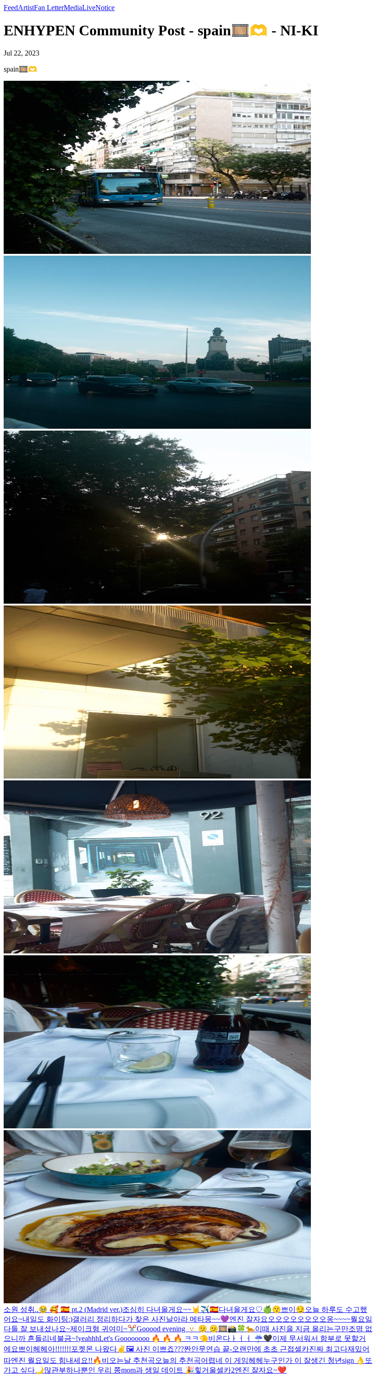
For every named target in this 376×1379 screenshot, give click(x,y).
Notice (105, 7)
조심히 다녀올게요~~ (156, 1309)
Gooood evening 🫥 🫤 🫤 (177, 1329)
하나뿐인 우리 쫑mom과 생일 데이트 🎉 (130, 1370)
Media (73, 7)
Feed (11, 7)
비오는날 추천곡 (128, 1360)
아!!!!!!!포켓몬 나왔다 (82, 1349)
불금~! (67, 1338)
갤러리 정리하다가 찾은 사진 (119, 1319)
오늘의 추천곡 (178, 1360)
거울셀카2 (218, 1370)
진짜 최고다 (328, 1349)
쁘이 (288, 1309)
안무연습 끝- (211, 1349)
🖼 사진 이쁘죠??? (155, 1349)
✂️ (132, 1329)
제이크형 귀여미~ (98, 1329)
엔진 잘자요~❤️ (261, 1370)
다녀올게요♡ (241, 1309)
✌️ (121, 1349)
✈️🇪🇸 (209, 1309)
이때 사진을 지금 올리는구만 (301, 1329)
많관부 (55, 1370)
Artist (26, 7)
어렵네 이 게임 (225, 1360)
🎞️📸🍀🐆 (236, 1329)
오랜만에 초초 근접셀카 (270, 1349)
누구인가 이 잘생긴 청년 (302, 1360)
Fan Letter (49, 7)
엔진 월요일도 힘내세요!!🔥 (56, 1360)
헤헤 (40, 1349)
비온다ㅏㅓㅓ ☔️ (235, 1338)
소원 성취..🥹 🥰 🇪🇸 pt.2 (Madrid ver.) (63, 1309)
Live (88, 7)
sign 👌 (353, 1360)
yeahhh (88, 1338)
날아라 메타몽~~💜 (197, 1319)
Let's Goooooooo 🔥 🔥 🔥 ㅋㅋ (149, 1338)
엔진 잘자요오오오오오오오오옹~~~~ (289, 1319)
